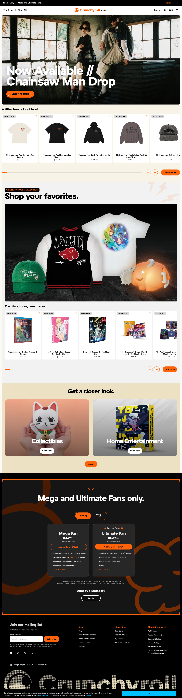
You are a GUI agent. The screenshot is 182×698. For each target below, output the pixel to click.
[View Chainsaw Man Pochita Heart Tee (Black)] (57, 133)
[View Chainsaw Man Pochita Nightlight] (143, 272)
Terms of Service (154, 647)
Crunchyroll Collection (87, 635)
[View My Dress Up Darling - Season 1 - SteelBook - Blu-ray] (60, 330)
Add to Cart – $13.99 (68, 547)
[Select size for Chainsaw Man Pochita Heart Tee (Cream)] (36, 116)
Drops (80, 631)
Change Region (19, 664)
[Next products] (155, 172)
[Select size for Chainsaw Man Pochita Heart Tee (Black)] (73, 116)
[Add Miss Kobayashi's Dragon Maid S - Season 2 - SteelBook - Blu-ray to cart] (150, 313)
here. (89, 695)
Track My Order (121, 635)
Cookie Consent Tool (156, 635)
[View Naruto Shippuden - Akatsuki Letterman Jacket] (84, 261)
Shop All (22, 10)
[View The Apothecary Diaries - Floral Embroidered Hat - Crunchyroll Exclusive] (31, 272)
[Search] (165, 10)
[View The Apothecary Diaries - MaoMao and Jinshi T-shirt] (125, 233)
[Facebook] (11, 653)
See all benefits (59, 570)
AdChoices (152, 631)
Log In (157, 10)
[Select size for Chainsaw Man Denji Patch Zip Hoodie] (110, 116)
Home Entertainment (86, 638)
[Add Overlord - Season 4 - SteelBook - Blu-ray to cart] (113, 313)
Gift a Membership (122, 642)
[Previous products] (148, 172)
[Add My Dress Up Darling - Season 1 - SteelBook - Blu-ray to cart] (76, 313)
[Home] (91, 10)
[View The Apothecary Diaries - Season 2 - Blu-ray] (23, 330)
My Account (119, 638)
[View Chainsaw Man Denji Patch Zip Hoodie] (94, 133)
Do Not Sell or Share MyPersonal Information (157, 651)
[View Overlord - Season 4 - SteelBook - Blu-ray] (97, 330)
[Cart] (176, 10)
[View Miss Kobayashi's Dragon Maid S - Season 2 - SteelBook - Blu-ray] (134, 330)
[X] (18, 653)
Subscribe (51, 639)
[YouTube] (32, 653)
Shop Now (170, 369)
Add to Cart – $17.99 (114, 547)
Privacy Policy (153, 643)
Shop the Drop (20, 94)
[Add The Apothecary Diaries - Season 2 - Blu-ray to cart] (39, 313)
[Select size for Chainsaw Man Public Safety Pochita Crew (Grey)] (147, 116)
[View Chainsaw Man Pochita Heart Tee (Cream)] (20, 133)
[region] (91, 138)
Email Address (15, 634)
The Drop (8, 10)
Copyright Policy (154, 639)
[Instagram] (25, 653)
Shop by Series (84, 642)
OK (149, 693)
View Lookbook (170, 172)
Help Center (119, 631)
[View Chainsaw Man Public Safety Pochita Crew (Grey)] (131, 133)
